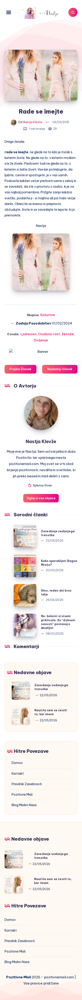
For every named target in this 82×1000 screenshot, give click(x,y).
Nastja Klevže (41, 441)
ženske (68, 334)
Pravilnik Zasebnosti (27, 784)
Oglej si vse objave (41, 498)
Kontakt (18, 773)
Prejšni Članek (20, 369)
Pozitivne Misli (22, 794)
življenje (41, 340)
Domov (17, 763)
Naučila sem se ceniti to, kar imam (50, 712)
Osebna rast (49, 334)
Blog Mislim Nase (24, 805)
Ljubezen (28, 334)
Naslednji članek (59, 369)
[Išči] (72, 12)
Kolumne (47, 315)
